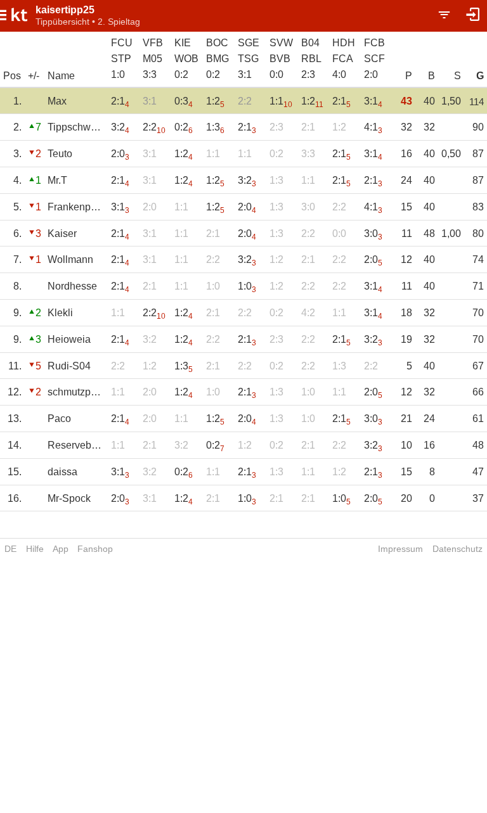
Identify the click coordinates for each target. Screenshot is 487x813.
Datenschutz (457, 549)
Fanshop (95, 549)
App (60, 549)
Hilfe (35, 549)
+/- (33, 75)
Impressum (400, 549)
